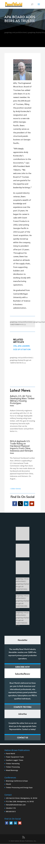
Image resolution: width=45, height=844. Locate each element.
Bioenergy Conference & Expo (17, 781)
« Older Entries (15, 489)
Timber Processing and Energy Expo (19, 787)
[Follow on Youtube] (31, 503)
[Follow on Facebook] (14, 503)
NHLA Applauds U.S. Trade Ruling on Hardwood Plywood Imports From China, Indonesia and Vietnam (21, 446)
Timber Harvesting (13, 763)
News (12, 406)
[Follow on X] (20, 503)
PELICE (8, 784)
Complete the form (22, 707)
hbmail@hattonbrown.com (16, 805)
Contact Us (22, 737)
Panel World (10, 753)
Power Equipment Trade (15, 757)
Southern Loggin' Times (14, 760)
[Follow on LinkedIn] (26, 503)
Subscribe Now (22, 667)
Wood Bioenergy (12, 770)
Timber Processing (13, 767)
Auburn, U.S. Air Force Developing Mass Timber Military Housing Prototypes (22, 399)
